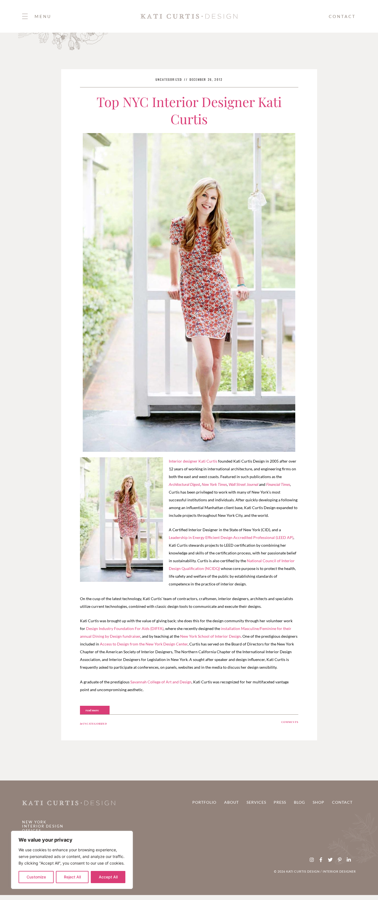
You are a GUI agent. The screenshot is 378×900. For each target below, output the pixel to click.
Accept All (108, 877)
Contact (342, 802)
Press (280, 802)
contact (342, 16)
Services (256, 802)
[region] (72, 860)
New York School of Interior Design (210, 636)
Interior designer (183, 461)
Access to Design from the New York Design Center (144, 644)
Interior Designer (339, 871)
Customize (36, 877)
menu (43, 16)
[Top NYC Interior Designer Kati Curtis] (189, 292)
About (231, 802)
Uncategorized (169, 79)
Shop (318, 802)
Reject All (72, 877)
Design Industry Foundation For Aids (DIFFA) (125, 628)
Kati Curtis (207, 461)
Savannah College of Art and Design (160, 681)
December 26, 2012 (206, 79)
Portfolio (204, 802)
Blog (299, 802)
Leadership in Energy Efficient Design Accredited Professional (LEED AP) (231, 537)
